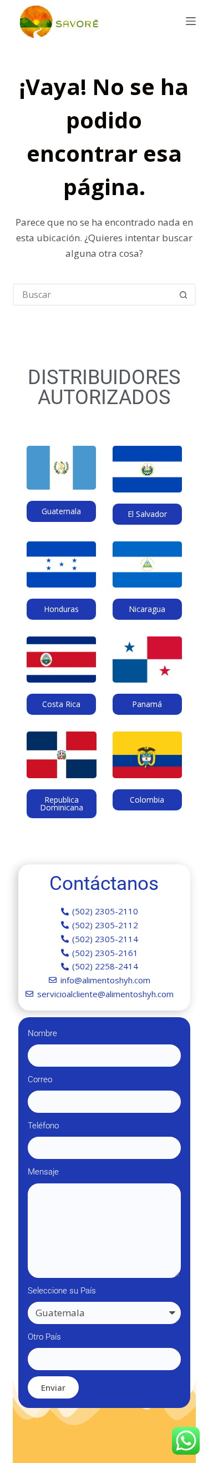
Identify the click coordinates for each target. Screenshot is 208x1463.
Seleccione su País (62, 1291)
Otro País (44, 1337)
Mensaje (43, 1172)
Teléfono (43, 1126)
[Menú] (191, 21)
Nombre (42, 1033)
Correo (40, 1079)
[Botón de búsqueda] (184, 294)
